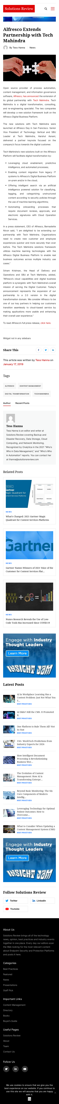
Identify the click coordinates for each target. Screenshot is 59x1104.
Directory (8, 1010)
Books (6, 1015)
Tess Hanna (19, 47)
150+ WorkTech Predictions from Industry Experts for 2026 (34, 743)
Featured (7, 974)
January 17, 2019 (13, 364)
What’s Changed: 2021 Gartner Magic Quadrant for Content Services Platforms (27, 518)
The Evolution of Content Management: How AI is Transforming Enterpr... (30, 776)
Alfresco (9, 386)
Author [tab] (7, 403)
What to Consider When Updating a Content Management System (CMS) (36, 828)
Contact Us (9, 1051)
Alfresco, (17, 96)
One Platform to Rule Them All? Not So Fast (36, 728)
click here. (46, 322)
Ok (29, 1099)
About (6, 1040)
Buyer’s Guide (10, 1020)
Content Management (30, 386)
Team (6, 1046)
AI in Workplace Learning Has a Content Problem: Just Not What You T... (36, 697)
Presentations (10, 985)
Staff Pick (8, 990)
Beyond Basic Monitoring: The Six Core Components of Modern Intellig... (35, 794)
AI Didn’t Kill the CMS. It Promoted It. (35, 714)
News (33, 47)
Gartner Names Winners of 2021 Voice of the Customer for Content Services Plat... (29, 569)
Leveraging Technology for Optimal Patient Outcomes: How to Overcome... (36, 811)
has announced (31, 96)
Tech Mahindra (41, 394)
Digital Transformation (17, 394)
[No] (55, 1092)
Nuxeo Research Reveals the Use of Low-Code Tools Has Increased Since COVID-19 (28, 621)
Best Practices (24, 704)
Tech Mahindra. (41, 100)
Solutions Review (11, 1035)
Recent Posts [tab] (22, 403)
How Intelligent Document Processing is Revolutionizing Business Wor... (32, 758)
